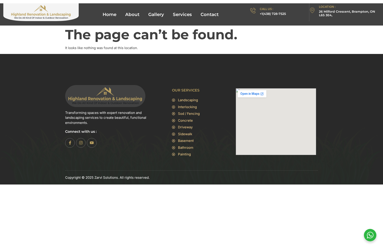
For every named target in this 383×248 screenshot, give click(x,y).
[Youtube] (91, 143)
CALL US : (266, 9)
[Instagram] (81, 143)
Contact (210, 14)
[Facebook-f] (70, 143)
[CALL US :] (253, 10)
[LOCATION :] (312, 10)
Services (182, 14)
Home (109, 14)
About (132, 14)
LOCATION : (327, 6)
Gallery (156, 14)
